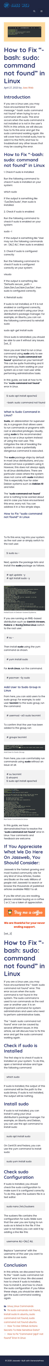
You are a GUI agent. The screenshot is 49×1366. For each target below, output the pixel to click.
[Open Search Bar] (34, 11)
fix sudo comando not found (23, 1310)
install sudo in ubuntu (16, 1314)
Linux (10, 1306)
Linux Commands (23, 1306)
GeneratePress (37, 1360)
